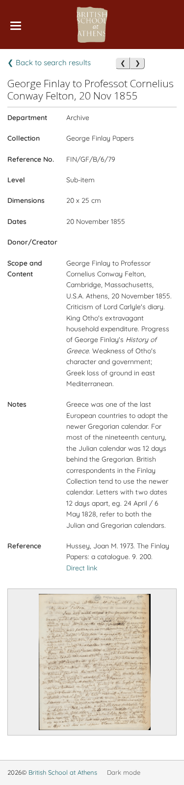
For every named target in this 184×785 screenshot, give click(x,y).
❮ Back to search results (49, 62)
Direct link (81, 568)
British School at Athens (62, 772)
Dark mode (123, 772)
